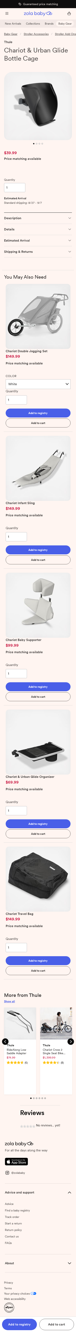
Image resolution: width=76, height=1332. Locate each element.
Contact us (12, 1236)
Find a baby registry (17, 1210)
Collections (33, 23)
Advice (9, 1204)
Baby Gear (65, 23)
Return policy (13, 1230)
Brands (49, 23)
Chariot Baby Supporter (23, 640)
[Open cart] (69, 13)
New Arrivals (13, 23)
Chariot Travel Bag (19, 914)
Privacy (8, 1282)
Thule (8, 42)
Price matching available (22, 159)
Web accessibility (15, 1298)
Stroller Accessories (36, 34)
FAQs (8, 1243)
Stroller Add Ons (65, 34)
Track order (12, 1217)
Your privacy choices (17, 1293)
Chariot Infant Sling (20, 503)
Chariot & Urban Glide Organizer (30, 777)
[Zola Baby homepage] (38, 13)
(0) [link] (27, 65)
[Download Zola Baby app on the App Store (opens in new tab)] (16, 1161)
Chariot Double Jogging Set (26, 351)
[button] (38, 413)
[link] (12, 65)
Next (70, 1041)
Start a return (13, 1223)
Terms (8, 1288)
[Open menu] (7, 13)
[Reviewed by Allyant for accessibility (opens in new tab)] (9, 1307)
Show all (9, 1001)
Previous (5, 1041)
